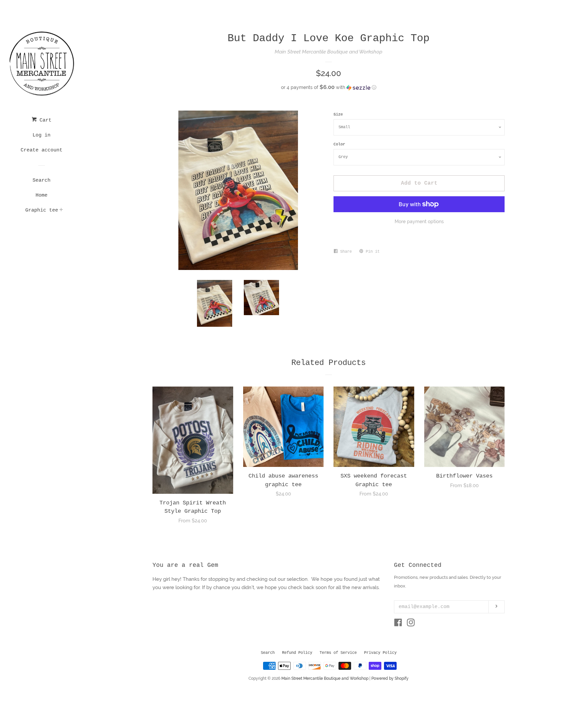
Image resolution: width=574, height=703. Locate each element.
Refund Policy (297, 653)
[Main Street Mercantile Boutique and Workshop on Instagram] (411, 624)
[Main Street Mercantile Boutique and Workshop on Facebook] (398, 624)
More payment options (419, 221)
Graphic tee (41, 210)
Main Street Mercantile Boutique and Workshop (328, 52)
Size (338, 114)
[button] (328, 87)
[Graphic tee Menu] (61, 211)
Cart (44, 120)
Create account (41, 150)
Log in (41, 135)
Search (41, 180)
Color (339, 144)
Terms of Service (338, 653)
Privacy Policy (380, 653)
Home (42, 195)
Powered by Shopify (390, 678)
